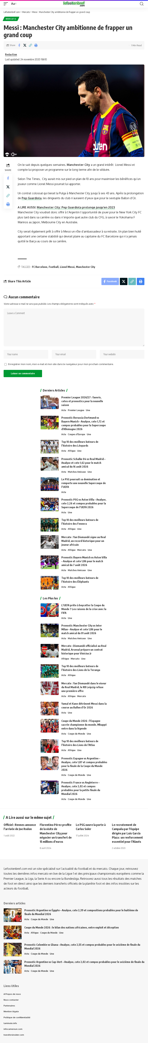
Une (88, 410)
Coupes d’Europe (76, 434)
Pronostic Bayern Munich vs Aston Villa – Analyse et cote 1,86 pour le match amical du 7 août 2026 (84, 561)
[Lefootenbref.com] (74, 4)
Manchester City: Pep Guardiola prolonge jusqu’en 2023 (76, 207)
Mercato (11, 19)
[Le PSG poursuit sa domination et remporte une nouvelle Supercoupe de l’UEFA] (50, 484)
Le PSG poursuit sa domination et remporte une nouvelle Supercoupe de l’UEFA (83, 483)
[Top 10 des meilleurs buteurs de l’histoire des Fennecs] (50, 525)
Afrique (71, 450)
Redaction (11, 54)
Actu (63, 410)
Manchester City (85, 266)
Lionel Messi (67, 266)
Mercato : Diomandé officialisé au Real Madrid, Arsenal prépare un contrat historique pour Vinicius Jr (83, 649)
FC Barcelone (39, 266)
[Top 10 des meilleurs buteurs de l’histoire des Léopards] (50, 446)
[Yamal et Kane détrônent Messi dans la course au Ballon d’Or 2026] (50, 708)
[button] (7, 3)
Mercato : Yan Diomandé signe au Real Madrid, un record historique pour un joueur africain (83, 541)
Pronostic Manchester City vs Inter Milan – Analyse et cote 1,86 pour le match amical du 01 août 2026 (81, 629)
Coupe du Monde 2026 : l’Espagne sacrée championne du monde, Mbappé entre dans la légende (84, 724)
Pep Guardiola (32, 198)
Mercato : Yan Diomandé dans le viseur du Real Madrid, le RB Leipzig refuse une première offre (83, 687)
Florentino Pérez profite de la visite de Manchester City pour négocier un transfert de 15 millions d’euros (56, 833)
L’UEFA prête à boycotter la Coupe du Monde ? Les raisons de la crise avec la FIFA (83, 609)
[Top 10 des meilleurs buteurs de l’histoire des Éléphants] (50, 583)
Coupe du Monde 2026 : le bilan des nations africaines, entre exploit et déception (71, 927)
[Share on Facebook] (19, 45)
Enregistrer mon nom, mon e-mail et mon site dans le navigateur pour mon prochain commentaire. (61, 364)
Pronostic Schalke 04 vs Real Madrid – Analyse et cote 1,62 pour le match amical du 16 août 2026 (83, 462)
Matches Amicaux (77, 471)
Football (53, 266)
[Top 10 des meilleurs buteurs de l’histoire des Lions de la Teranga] (50, 671)
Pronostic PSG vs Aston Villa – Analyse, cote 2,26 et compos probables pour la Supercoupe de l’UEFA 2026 (83, 503)
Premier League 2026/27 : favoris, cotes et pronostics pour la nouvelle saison (82, 401)
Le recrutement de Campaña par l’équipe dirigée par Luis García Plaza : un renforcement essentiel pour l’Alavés (127, 833)
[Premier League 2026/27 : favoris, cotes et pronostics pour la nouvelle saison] (50, 402)
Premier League (76, 410)
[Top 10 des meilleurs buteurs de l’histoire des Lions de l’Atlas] (50, 746)
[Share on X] (24, 45)
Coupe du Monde (76, 733)
